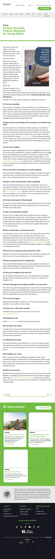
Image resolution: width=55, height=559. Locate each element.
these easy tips (12, 321)
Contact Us (39, 15)
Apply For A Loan (20, 5)
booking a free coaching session (23, 377)
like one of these (26, 136)
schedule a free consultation (38, 242)
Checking (5, 14)
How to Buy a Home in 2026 (14, 435)
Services (22, 14)
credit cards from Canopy (13, 191)
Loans (16, 14)
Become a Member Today (44, 5)
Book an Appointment (47, 15)
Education (28, 14)
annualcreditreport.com (10, 313)
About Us (33, 15)
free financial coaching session (13, 161)
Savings (11, 14)
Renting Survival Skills (12, 472)
